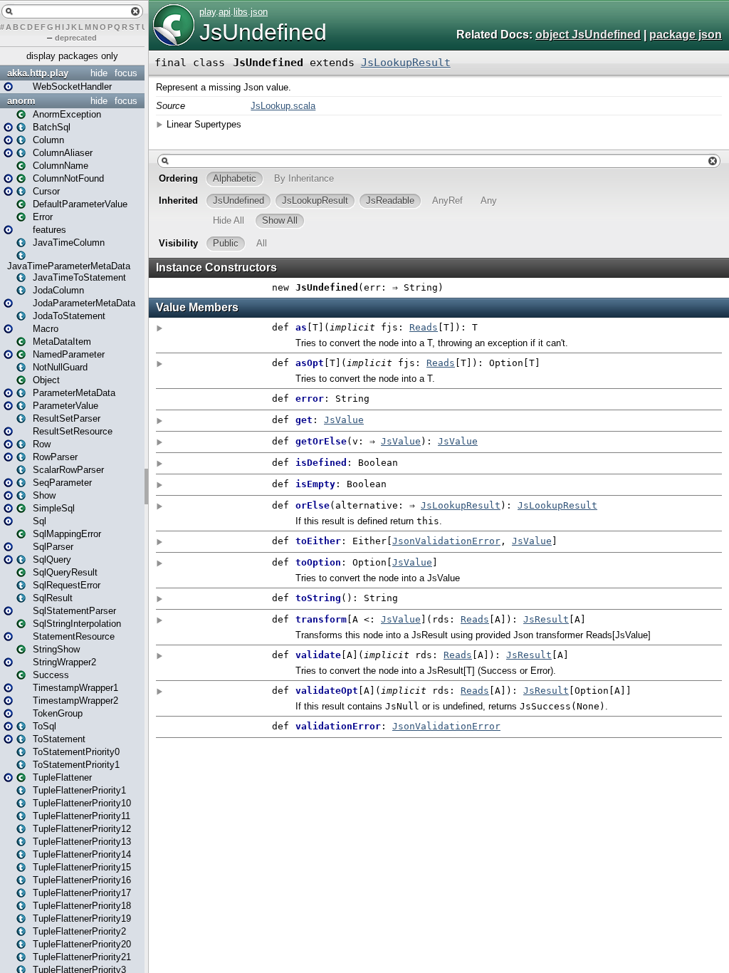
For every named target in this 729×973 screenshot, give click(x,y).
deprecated (76, 37)
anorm (21, 100)
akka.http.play (37, 73)
